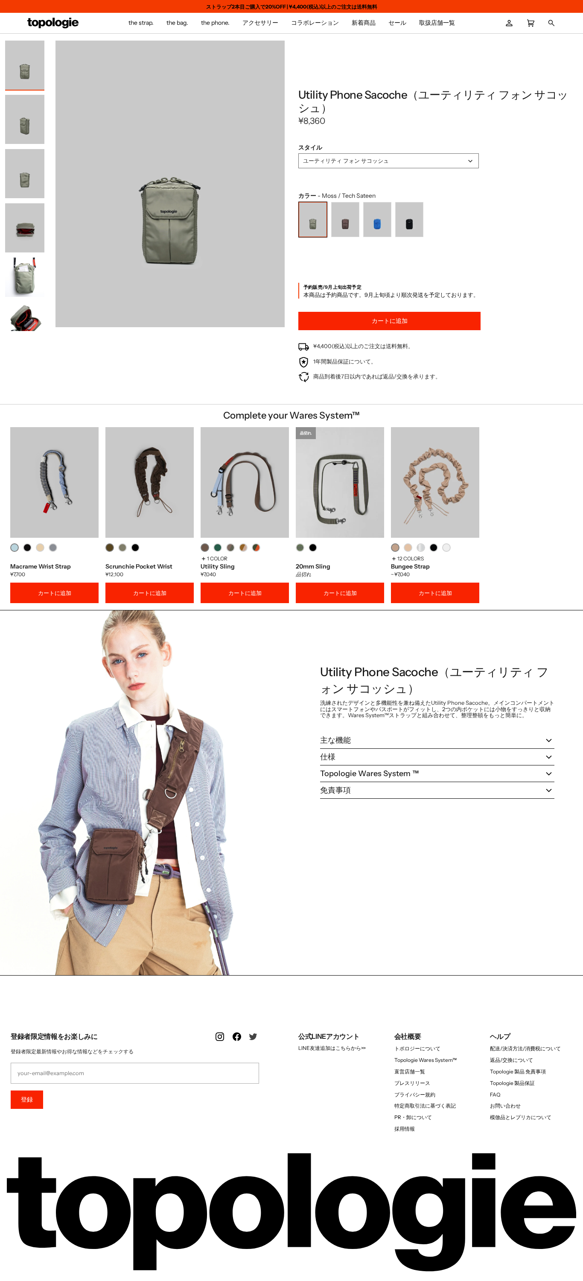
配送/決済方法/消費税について (525, 1048)
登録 (27, 1099)
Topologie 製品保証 (512, 1083)
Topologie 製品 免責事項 (518, 1071)
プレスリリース (412, 1083)
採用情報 (404, 1129)
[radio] (312, 219)
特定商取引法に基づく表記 (425, 1105)
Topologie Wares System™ (425, 1060)
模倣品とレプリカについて (520, 1117)
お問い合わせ (505, 1105)
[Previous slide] (64, 186)
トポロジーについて (417, 1048)
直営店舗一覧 (409, 1071)
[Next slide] (276, 186)
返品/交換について (511, 1060)
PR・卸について (413, 1117)
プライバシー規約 (414, 1094)
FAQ (495, 1094)
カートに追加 (54, 592)
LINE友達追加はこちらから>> (332, 1048)
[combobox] (388, 160)
